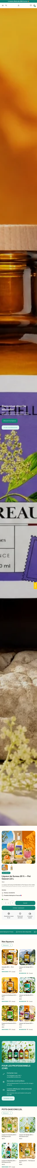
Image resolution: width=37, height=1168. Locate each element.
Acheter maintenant (18, 908)
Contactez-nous (8, 1098)
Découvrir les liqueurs (9, 421)
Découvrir (6, 945)
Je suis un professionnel (10, 427)
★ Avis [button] (35, 586)
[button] (5, 867)
